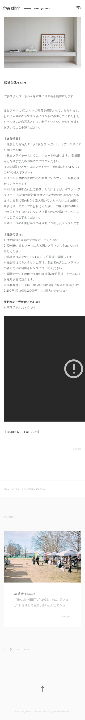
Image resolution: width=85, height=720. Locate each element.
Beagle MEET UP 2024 (22, 432)
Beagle (77, 448)
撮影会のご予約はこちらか (21, 302)
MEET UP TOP (12, 489)
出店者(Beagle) (24, 594)
